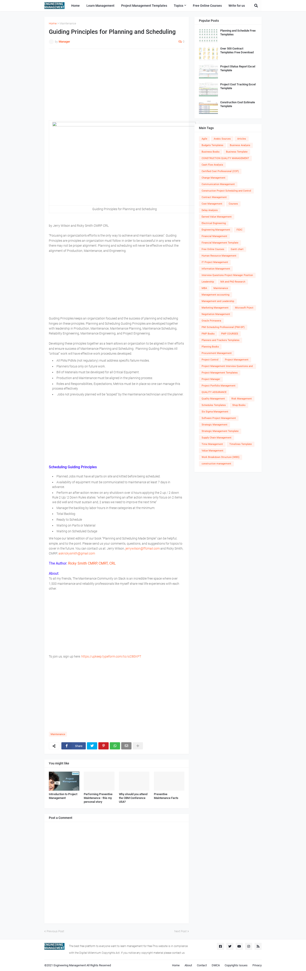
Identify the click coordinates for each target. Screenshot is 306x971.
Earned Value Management (217, 216)
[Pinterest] (103, 745)
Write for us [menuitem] (236, 5)
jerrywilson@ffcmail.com (142, 548)
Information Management (216, 268)
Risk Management (241, 398)
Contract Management (214, 197)
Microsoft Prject (244, 307)
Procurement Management (217, 353)
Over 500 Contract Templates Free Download (237, 50)
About (188, 965)
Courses (233, 203)
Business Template (237, 151)
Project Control (210, 359)
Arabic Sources (222, 138)
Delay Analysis (210, 210)
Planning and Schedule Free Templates (238, 32)
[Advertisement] (116, 84)
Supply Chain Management (216, 437)
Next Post (180, 931)
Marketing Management (215, 307)
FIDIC (239, 229)
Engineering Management (216, 229)
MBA (204, 288)
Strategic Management (214, 424)
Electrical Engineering (214, 223)
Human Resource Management (219, 255)
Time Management (212, 444)
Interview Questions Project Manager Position (227, 275)
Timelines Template (240, 444)
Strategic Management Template (220, 431)
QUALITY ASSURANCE (214, 392)
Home (53, 23)
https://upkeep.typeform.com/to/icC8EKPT (111, 656)
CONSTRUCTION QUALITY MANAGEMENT (225, 158)
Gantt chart (237, 249)
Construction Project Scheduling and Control (226, 190)
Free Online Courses (213, 249)
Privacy (257, 965)
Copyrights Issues (236, 965)
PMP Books (208, 333)
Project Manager (211, 379)
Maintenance (68, 23)
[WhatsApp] (115, 745)
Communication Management (218, 184)
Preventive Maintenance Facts (166, 796)
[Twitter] (92, 745)
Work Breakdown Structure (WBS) (220, 457)
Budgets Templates (212, 145)
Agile (204, 138)
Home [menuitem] (75, 5)
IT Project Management (215, 262)
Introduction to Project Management (63, 796)
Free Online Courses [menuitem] (207, 5)
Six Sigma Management (215, 411)
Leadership (208, 281)
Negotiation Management (216, 314)
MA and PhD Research (232, 281)
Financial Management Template (220, 242)
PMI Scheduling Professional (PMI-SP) (223, 327)
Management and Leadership (218, 301)
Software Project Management (219, 418)
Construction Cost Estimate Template (237, 104)
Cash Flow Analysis (212, 164)
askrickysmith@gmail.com (76, 553)
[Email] (126, 745)
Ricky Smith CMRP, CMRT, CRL (91, 563)
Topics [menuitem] (178, 5)
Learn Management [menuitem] (100, 5)
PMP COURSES (229, 333)
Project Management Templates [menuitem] (144, 5)
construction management (216, 463)
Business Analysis (240, 145)
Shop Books (239, 405)
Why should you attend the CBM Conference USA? (133, 797)
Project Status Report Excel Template (237, 68)
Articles (241, 138)
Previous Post (55, 931)
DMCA (216, 965)
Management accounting (215, 294)
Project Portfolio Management (218, 385)
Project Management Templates (220, 372)
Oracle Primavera (211, 320)
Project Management (236, 359)
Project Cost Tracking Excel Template (238, 86)
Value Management (212, 450)
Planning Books (210, 346)
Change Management (213, 177)
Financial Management (214, 236)
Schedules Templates (214, 405)
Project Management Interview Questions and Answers (227, 367)
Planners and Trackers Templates (220, 340)
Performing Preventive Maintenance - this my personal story (98, 797)
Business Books (211, 151)
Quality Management (213, 398)
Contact (202, 965)
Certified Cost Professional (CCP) (220, 171)
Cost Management (212, 203)
